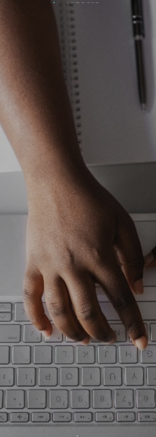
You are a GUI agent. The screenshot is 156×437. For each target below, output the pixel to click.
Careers (92, 2)
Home (68, 2)
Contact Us (97, 2)
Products (88, 2)
